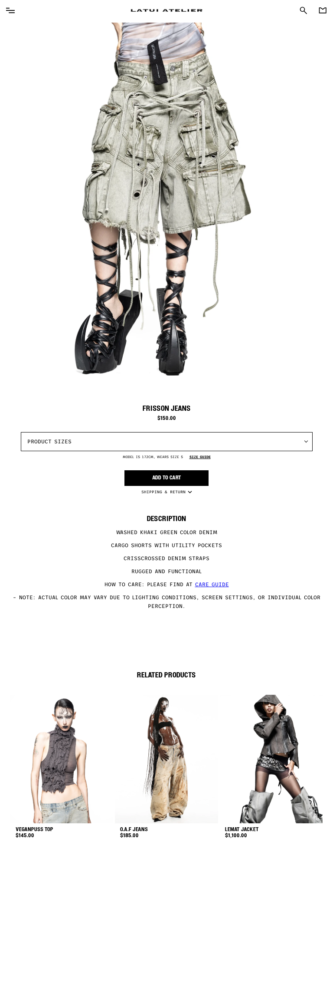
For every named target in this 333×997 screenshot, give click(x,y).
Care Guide (212, 584)
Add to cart (166, 478)
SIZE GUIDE (200, 457)
